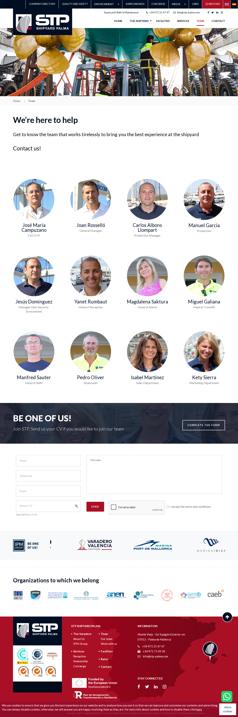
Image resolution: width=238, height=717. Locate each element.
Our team (106, 638)
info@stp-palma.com (188, 12)
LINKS (195, 3)
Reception (79, 656)
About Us (79, 638)
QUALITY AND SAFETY (75, 3)
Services (78, 651)
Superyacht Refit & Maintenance (121, 12)
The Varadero (82, 633)
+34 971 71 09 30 (153, 651)
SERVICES (183, 20)
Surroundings (135, 3)
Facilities (107, 651)
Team (200, 20)
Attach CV (26, 505)
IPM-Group (80, 643)
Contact (218, 20)
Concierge (158, 3)
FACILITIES (163, 20)
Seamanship (80, 661)
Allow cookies (227, 709)
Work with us (109, 643)
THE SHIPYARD (139, 20)
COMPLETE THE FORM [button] (203, 425)
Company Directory (42, 3)
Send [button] (95, 506)
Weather (214, 3)
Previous (47, 545)
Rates (104, 659)
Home (118, 20)
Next (228, 545)
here (199, 709)
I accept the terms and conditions (190, 506)
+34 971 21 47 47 (159, 12)
